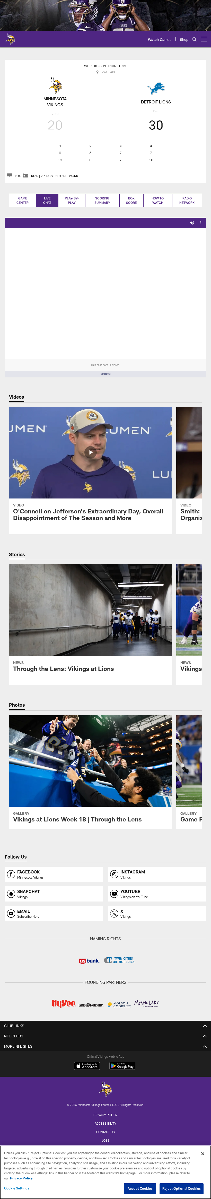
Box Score (131, 200)
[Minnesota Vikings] (105, 1090)
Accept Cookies (140, 1188)
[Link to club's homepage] (10, 37)
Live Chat (47, 200)
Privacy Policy (105, 1115)
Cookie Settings (16, 1188)
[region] (105, 1172)
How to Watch (158, 200)
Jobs (105, 1140)
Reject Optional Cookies (181, 1188)
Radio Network (187, 200)
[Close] (202, 1153)
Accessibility (105, 1123)
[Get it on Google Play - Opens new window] (122, 1068)
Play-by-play (72, 200)
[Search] (194, 39)
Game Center (22, 200)
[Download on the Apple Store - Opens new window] (87, 1066)
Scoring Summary (102, 200)
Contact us (105, 1132)
